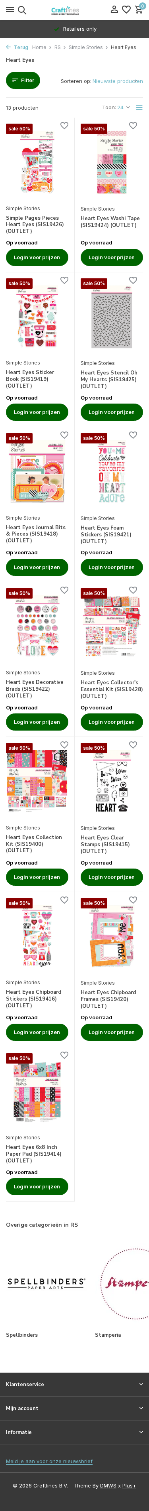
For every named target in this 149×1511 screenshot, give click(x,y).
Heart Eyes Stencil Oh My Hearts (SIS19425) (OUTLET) (109, 380)
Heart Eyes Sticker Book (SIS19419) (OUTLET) (30, 379)
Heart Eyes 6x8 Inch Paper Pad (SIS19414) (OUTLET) (34, 1154)
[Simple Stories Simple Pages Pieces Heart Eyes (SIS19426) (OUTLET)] (37, 162)
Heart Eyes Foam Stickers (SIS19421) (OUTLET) (106, 535)
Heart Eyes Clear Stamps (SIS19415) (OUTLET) (105, 845)
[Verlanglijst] (126, 10)
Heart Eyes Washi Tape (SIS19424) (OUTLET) (110, 222)
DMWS (108, 1485)
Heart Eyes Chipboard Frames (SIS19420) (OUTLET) (108, 999)
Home (39, 47)
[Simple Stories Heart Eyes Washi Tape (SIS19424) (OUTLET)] (112, 162)
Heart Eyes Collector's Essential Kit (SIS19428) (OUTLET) (112, 690)
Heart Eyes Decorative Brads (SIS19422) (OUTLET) (35, 689)
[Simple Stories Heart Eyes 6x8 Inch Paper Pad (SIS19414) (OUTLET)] (37, 1091)
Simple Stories (86, 47)
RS (57, 47)
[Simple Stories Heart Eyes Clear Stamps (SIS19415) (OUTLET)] (112, 781)
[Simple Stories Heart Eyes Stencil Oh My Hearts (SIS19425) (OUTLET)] (112, 316)
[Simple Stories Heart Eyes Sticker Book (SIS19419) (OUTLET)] (37, 316)
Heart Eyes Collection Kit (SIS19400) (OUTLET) (34, 844)
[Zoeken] (21, 10)
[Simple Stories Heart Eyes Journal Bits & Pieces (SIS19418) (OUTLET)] (37, 471)
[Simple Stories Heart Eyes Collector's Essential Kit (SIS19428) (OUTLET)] (112, 626)
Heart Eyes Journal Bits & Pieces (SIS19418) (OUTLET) (36, 534)
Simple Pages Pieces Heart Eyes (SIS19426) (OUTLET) (35, 225)
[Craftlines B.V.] (75, 10)
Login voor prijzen (37, 257)
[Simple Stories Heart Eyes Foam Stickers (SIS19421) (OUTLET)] (112, 471)
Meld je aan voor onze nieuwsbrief (49, 1461)
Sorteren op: (76, 81)
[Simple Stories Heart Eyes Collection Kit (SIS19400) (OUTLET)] (37, 781)
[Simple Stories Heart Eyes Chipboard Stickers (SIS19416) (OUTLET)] (37, 936)
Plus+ (129, 1485)
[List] (139, 107)
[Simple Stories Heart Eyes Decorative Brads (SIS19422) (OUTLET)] (37, 626)
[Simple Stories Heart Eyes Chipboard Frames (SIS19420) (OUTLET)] (112, 936)
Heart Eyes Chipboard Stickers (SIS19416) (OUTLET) (33, 999)
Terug (20, 47)
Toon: (109, 107)
